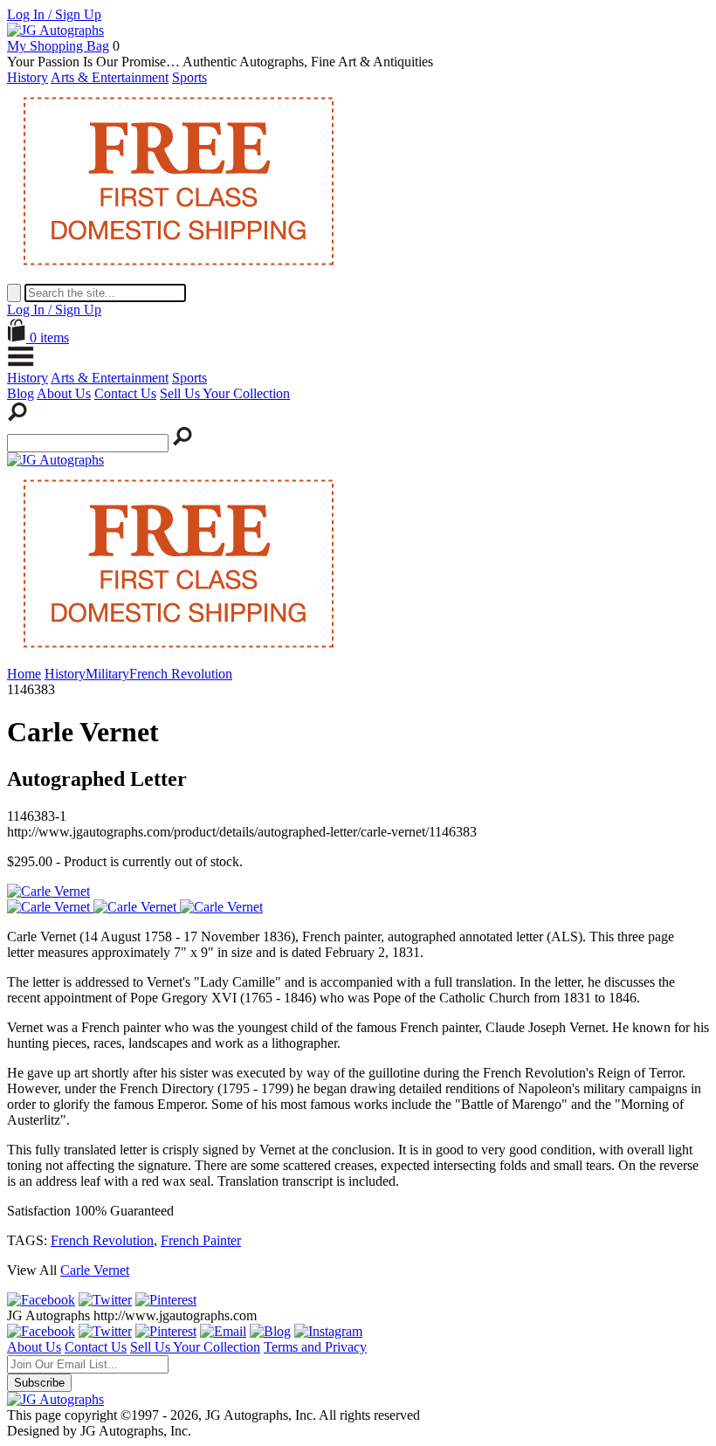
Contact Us (125, 393)
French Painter (201, 1240)
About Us (64, 393)
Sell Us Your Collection (225, 393)
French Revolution (102, 1240)
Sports (189, 77)
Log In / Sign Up (54, 14)
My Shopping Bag (58, 45)
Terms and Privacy (315, 1346)
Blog (20, 393)
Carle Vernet (94, 1270)
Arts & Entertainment (110, 77)
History (27, 77)
